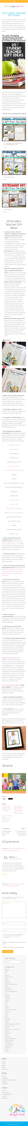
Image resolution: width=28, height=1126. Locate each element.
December (8, 988)
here (11, 602)
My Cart (4, 1096)
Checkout (5, 1098)
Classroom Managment (11, 984)
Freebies (7, 997)
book (7, 320)
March (6, 1013)
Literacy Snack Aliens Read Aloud (6, 832)
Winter (7, 1049)
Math (6, 1015)
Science (7, 1031)
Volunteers (8, 1047)
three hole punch (14, 500)
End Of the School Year (11, 991)
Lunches (7, 1011)
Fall (6, 993)
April (6, 971)
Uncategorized (9, 1044)
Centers (7, 980)
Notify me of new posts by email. (13, 947)
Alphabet (7, 969)
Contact (5, 1069)
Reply (4, 874)
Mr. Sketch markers (14, 445)
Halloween (8, 998)
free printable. (19, 723)
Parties (7, 1022)
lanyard (19, 709)
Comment (6, 903)
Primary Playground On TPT (12, 1024)
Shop (3, 1067)
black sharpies (14, 466)
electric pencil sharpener (14, 508)
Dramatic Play (8, 989)
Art (6, 973)
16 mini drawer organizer (12, 685)
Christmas (7, 982)
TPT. (14, 665)
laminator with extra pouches (14, 470)
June (6, 1006)
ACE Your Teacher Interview (13, 569)
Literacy (7, 1007)
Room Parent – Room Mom (12, 1029)
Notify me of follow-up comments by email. (14, 943)
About (4, 1065)
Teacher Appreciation (10, 1038)
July (6, 1004)
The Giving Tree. (15, 543)
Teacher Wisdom (9, 1040)
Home (3, 1061)
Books (6, 978)
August (7, 975)
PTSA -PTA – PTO (9, 1026)
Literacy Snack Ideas (10, 1009)
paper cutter (14, 504)
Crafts (6, 986)
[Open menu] (14, 1)
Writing (7, 1051)
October (7, 1020)
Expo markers (14, 449)
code (6, 679)
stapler (16, 533)
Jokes (6, 1002)
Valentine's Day (9, 1045)
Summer (7, 1036)
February (7, 995)
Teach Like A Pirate (8, 571)
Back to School (9, 977)
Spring (6, 1035)
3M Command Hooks (16, 512)
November (8, 1018)
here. (4, 610)
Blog (3, 1063)
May (6, 1016)
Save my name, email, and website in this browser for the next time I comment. (14, 936)
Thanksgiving (8, 1042)
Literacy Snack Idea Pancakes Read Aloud (21, 832)
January (7, 1000)
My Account (5, 1092)
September (8, 1033)
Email (5, 930)
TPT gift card (8, 257)
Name (5, 923)
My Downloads (7, 1094)
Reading (7, 1027)
